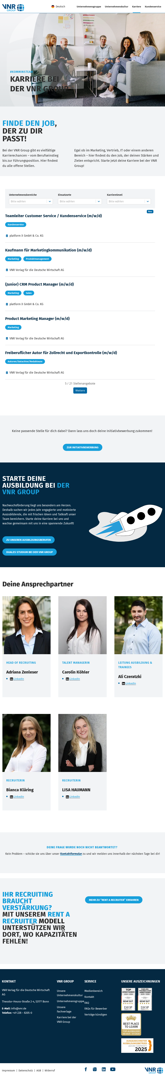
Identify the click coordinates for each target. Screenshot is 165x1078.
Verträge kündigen (95, 1014)
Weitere (80, 390)
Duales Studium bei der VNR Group (29, 552)
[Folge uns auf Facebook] (86, 1069)
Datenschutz (26, 1070)
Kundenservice (153, 6)
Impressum (8, 1070)
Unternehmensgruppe (89, 6)
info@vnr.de (18, 1008)
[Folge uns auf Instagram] (95, 1069)
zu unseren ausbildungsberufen (28, 539)
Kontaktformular (71, 854)
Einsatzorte (64, 194)
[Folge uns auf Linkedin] (104, 1069)
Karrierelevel (114, 194)
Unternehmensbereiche (23, 194)
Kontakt (89, 996)
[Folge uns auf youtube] (113, 1069)
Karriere (136, 6)
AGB (38, 1070)
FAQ (86, 1002)
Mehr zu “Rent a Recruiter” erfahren (114, 899)
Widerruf (50, 1070)
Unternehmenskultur (116, 6)
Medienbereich (93, 990)
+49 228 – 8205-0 (22, 1012)
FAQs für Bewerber (95, 1008)
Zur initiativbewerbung (82, 447)
